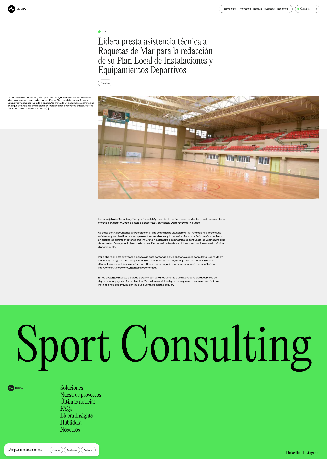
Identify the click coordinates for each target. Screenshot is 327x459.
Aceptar (56, 450)
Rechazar (88, 450)
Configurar (72, 450)
